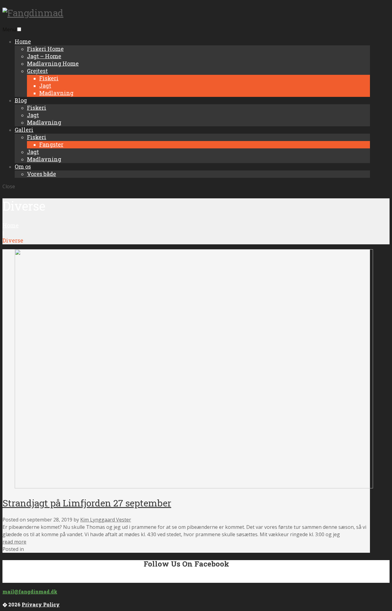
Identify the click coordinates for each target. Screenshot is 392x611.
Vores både (41, 174)
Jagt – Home (44, 56)
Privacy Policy (41, 604)
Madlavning (56, 93)
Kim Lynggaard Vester (105, 519)
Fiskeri (48, 78)
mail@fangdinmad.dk (29, 591)
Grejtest (37, 70)
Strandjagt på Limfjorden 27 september (86, 503)
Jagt (45, 85)
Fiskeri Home (45, 48)
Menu (9, 29)
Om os (23, 166)
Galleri (24, 129)
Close (8, 186)
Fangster (51, 144)
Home (23, 41)
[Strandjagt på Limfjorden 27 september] (194, 486)
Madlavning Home (53, 63)
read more (14, 541)
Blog (21, 100)
